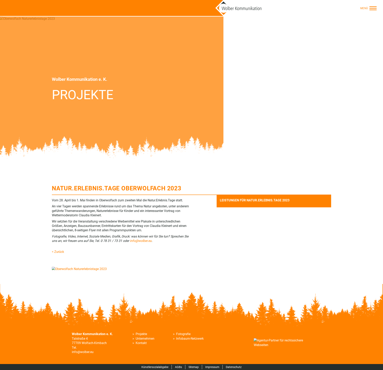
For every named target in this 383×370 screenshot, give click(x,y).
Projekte (141, 334)
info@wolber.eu (83, 352)
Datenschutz (234, 367)
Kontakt (141, 343)
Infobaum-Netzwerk (190, 338)
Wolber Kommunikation (238, 8)
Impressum (212, 367)
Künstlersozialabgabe (154, 367)
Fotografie (183, 334)
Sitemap (194, 367)
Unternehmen (145, 338)
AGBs (178, 367)
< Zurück (58, 252)
